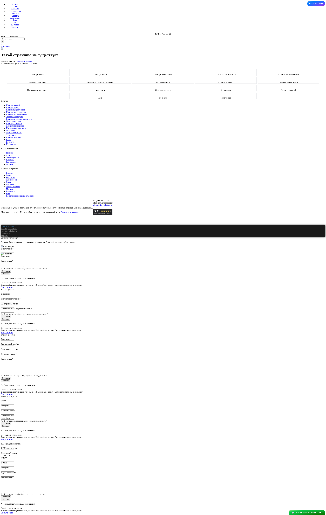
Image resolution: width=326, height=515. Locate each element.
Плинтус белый (37, 74)
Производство (15, 11)
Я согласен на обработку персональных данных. (25, 269)
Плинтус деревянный (163, 74)
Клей (100, 98)
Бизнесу (15, 16)
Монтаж (15, 13)
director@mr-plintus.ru (102, 205)
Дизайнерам (15, 18)
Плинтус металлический (288, 74)
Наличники (226, 98)
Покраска (15, 9)
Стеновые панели (163, 90)
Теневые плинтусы (37, 82)
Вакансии (10, 191)
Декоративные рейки (289, 82)
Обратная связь (7, 226)
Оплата (15, 22)
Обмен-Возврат (13, 187)
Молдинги (100, 90)
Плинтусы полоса (226, 82)
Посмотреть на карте (70, 212)
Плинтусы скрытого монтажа (100, 82)
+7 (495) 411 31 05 (9, 229)
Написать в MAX (316, 3)
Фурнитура (226, 90)
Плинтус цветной (288, 90)
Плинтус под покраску (226, 74)
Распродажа (11, 162)
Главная (9, 173)
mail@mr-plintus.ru (9, 231)
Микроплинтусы (163, 82)
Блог (15, 20)
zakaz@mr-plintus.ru (9, 36)
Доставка (15, 25)
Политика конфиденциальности (20, 196)
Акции (15, 4)
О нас (15, 6)
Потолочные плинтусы (37, 90)
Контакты (15, 27)
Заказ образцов (12, 157)
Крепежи (163, 98)
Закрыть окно (7, 287)
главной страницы (24, 61)
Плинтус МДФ (100, 74)
